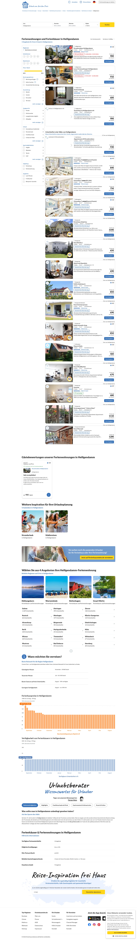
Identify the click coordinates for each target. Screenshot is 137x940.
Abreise (71, 23)
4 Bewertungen (84, 51)
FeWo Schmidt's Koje (80, 325)
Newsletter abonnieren (93, 892)
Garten (34, 95)
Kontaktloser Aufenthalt (34, 129)
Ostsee (24, 919)
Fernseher (34, 97)
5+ (38, 56)
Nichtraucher (34, 113)
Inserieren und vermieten (74, 916)
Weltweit (25, 925)
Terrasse (34, 100)
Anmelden (75, 2)
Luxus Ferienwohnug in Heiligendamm (86, 69)
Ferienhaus (34, 166)
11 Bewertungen (85, 204)
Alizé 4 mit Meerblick (80, 263)
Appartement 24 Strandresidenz (84, 139)
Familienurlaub (34, 134)
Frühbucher (34, 178)
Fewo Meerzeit (78, 429)
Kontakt (54, 929)
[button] (120, 936)
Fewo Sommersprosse (80, 305)
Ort (24, 23)
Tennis (34, 153)
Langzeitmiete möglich (34, 116)
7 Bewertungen (84, 390)
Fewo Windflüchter (80, 367)
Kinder (34, 110)
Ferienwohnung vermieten (106, 2)
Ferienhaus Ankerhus (80, 222)
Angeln (34, 147)
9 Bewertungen (84, 163)
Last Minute (34, 176)
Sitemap (24, 929)
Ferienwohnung (34, 168)
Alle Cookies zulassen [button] (120, 932)
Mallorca (24, 922)
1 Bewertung (84, 93)
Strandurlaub (34, 132)
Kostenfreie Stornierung (34, 85)
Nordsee (24, 916)
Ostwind (76, 387)
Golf (34, 156)
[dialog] (120, 924)
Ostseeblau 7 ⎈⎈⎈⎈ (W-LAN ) (83, 180)
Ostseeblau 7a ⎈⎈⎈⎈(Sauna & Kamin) (85, 201)
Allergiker (34, 119)
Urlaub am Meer (34, 137)
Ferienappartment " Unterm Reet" (84, 408)
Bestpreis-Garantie (34, 181)
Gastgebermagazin (72, 919)
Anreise (56, 23)
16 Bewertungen (85, 349)
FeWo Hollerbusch (79, 284)
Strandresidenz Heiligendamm (83, 48)
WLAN (34, 92)
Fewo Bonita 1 (78, 242)
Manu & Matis (78, 346)
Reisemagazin (56, 922)
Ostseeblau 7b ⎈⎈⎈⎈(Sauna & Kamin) (85, 160)
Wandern (34, 150)
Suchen (107, 25)
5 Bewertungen (84, 287)
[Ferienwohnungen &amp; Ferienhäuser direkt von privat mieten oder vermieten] (35, 6)
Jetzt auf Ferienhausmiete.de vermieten (97, 557)
